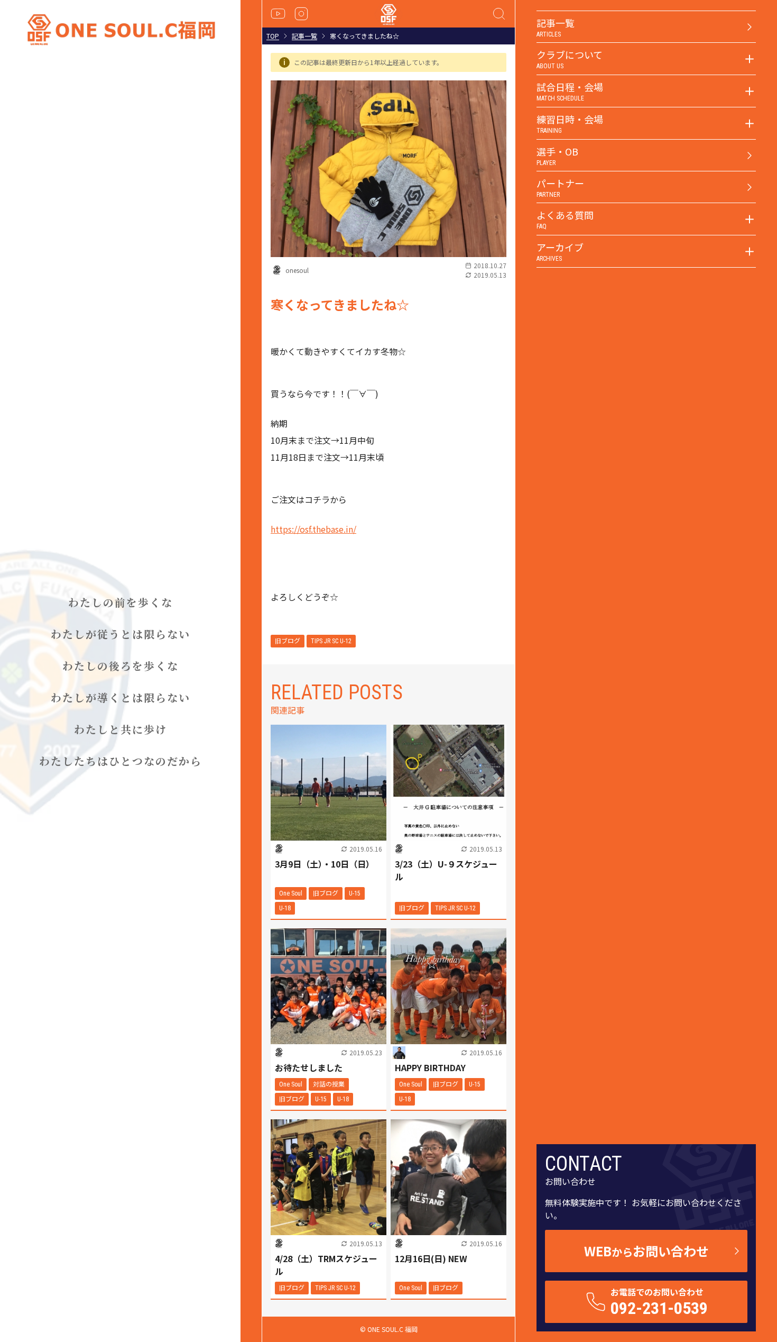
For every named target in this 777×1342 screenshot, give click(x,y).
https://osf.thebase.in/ (313, 529)
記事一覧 (304, 36)
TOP (272, 36)
